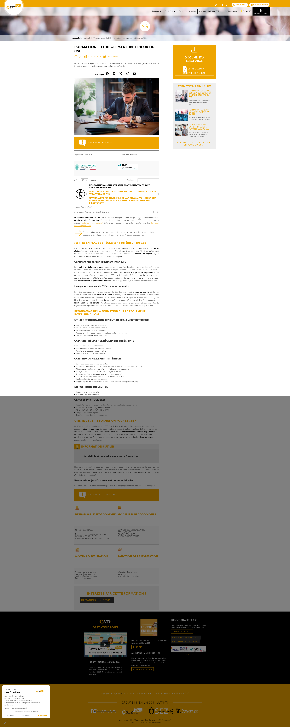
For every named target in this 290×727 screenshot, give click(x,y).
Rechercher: (132, 180)
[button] (86, 194)
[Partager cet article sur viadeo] (128, 74)
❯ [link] (157, 212)
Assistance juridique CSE (209, 11)
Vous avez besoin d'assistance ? (184, 641)
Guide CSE (169, 11)
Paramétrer (26, 715)
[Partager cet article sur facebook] (108, 74)
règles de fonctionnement (92, 223)
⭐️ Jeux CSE (245, 11)
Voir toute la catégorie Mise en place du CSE (194, 144)
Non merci (10, 715)
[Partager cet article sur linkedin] (114, 74)
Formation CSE (86, 38)
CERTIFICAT (188, 654)
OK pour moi (42, 715)
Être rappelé (241, 5)
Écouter (137, 647)
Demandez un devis (96, 600)
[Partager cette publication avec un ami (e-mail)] (135, 74)
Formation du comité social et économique (142, 693)
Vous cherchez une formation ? (185, 637)
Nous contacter (260, 5)
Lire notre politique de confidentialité (16, 708)
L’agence (155, 11)
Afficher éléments (85, 180)
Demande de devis (261, 13)
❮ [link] (153, 212)
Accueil (75, 38)
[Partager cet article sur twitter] (121, 74)
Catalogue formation (187, 11)
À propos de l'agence (111, 693)
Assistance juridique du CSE (176, 693)
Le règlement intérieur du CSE (194, 71)
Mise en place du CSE (102, 38)
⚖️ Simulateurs (231, 11)
